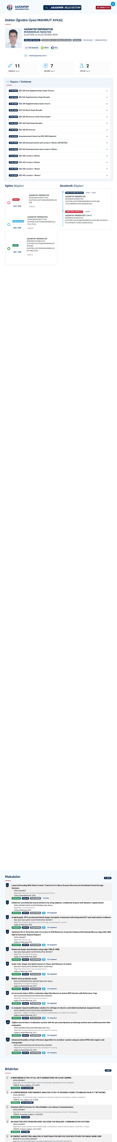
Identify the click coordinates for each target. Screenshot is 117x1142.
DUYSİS (105, 7)
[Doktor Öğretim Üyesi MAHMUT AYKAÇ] (13, 38)
